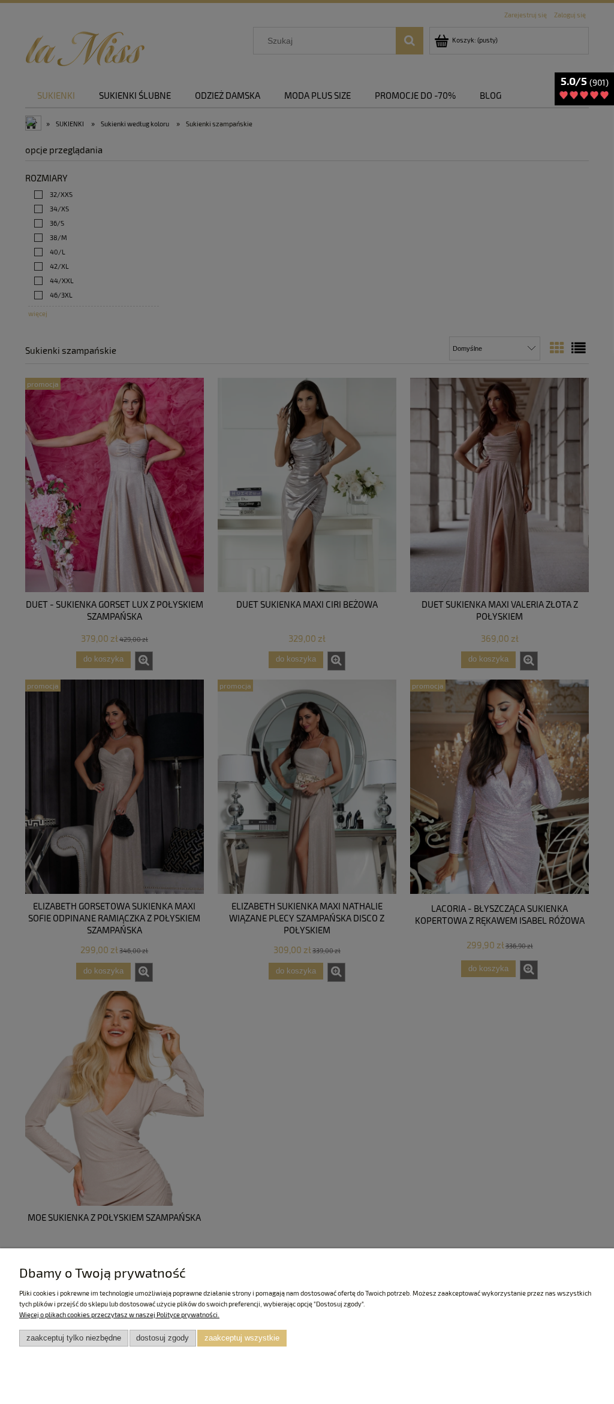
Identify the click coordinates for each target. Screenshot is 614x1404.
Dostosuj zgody (162, 1338)
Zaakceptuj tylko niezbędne (73, 1338)
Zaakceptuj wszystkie (241, 1338)
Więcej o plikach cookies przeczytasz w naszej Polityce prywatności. (119, 1314)
